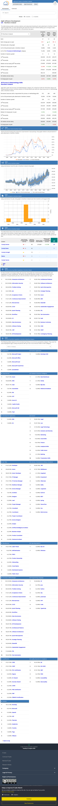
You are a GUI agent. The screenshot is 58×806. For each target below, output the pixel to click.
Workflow (14, 314)
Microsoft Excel (16, 362)
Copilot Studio (16, 404)
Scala (42, 604)
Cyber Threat (15, 546)
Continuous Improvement (19, 299)
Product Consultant (17, 535)
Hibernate (43, 481)
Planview (14, 720)
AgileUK (4, 264)
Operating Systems (35, 543)
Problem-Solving (16, 287)
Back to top (6, 740)
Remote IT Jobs (6, 761)
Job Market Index (17, 4)
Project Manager (16, 504)
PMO (42, 674)
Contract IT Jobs (6, 757)
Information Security (17, 283)
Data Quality (44, 681)
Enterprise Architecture (18, 279)
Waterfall (43, 302)
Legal (42, 419)
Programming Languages (37, 577)
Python (42, 589)
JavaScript (43, 596)
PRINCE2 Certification (17, 697)
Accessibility (44, 678)
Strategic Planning (45, 291)
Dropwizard (44, 477)
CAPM (13, 685)
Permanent (5, 8)
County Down (5, 248)
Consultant (15, 508)
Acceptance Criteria (17, 295)
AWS (42, 299)
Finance (43, 442)
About (35, 4)
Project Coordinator (17, 516)
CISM (42, 326)
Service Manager (16, 488)
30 (54, 244)
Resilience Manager (17, 485)
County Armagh (5, 252)
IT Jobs (4, 753)
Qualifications (6, 659)
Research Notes (6, 765)
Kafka (42, 485)
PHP (42, 600)
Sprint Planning (16, 310)
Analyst (14, 523)
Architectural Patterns (46, 279)
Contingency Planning (46, 334)
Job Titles (5, 462)
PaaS (13, 412)
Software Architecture (46, 283)
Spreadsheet (15, 369)
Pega (13, 732)
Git (13, 423)
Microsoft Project (16, 354)
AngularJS (43, 473)
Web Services (44, 512)
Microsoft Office (16, 358)
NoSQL (42, 380)
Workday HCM (44, 354)
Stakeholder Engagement (47, 306)
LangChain (43, 488)
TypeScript (43, 608)
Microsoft (14, 708)
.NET (13, 330)
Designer (14, 496)
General (33, 416)
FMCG (13, 554)
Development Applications (9, 416)
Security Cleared (16, 681)
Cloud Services (6, 373)
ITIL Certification (16, 670)
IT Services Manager (17, 481)
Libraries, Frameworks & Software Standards (42, 462)
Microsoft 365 (15, 408)
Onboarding (15, 562)
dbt (13, 392)
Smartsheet (15, 388)
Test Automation (45, 314)
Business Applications (36, 350)
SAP (13, 716)
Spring (42, 500)
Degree (14, 674)
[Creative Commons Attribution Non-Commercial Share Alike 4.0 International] (25, 781)
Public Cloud (15, 574)
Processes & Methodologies (14, 51)
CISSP (42, 330)
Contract (14, 8)
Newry (3, 256)
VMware (14, 735)
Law (42, 423)
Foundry (14, 728)
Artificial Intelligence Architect (20, 527)
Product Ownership (17, 558)
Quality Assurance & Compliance (39, 659)
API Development (16, 334)
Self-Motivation (16, 550)
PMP (13, 693)
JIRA (13, 419)
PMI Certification (16, 689)
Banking (43, 454)
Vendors (5, 701)
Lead (13, 500)
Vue (42, 508)
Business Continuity (46, 322)
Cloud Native (15, 566)
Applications (5, 350)
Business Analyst (16, 531)
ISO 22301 (43, 666)
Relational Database (46, 388)
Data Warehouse (45, 377)
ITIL (42, 310)
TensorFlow (44, 504)
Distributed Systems (17, 570)
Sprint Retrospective (46, 287)
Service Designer (16, 520)
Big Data (43, 384)
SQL (42, 592)
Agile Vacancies (28, 4)
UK (2, 23)
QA (13, 291)
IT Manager (15, 477)
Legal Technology (45, 427)
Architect (14, 492)
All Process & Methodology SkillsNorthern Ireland (12, 83)
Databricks (15, 724)
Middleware (44, 469)
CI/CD (13, 306)
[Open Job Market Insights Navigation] (55, 2)
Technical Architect (17, 539)
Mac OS (42, 546)
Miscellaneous (6, 543)
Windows (43, 550)
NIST (42, 670)
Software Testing (16, 326)
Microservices (15, 302)
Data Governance (16, 322)
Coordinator (15, 512)
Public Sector (44, 450)
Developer (14, 465)
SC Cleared (15, 678)
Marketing (43, 434)
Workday (14, 704)
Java (42, 585)
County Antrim (5, 244)
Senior (13, 469)
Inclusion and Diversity (46, 431)
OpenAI (14, 712)
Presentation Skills (45, 458)
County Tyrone (5, 260)
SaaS (42, 318)
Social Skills (44, 438)
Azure (42, 295)
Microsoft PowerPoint (17, 365)
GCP (13, 396)
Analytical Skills (45, 446)
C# (12, 318)
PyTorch (43, 492)
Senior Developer (16, 473)
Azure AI (14, 400)
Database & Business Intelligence (39, 373)
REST (42, 496)
